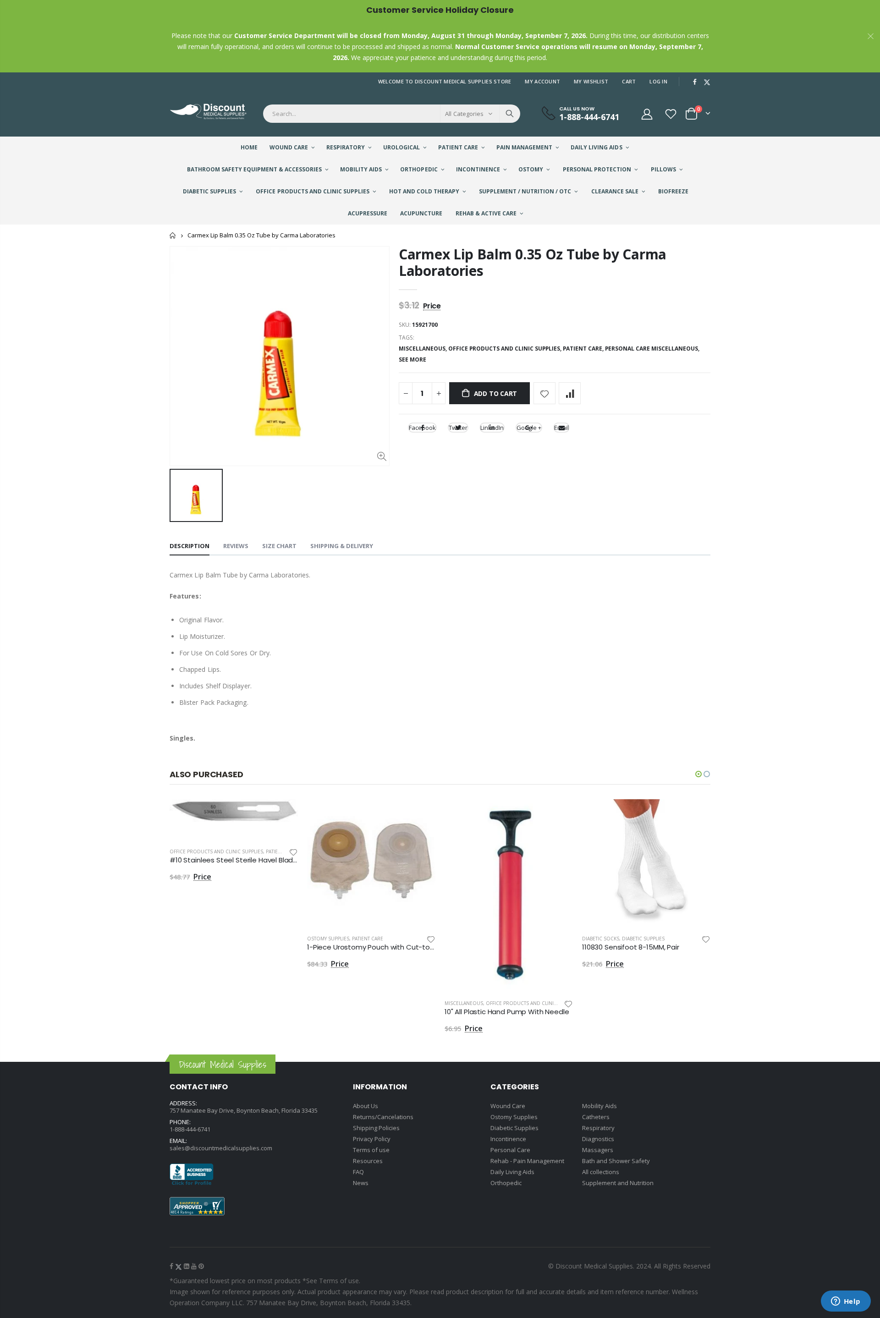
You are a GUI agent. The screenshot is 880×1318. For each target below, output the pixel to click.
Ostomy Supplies (328, 938)
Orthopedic (506, 1183)
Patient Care (281, 851)
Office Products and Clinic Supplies (216, 851)
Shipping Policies (376, 1128)
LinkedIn (492, 427)
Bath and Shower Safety (616, 1161)
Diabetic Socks (600, 938)
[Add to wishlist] (545, 393)
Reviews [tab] (235, 546)
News (360, 1183)
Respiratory (598, 1128)
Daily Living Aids (512, 1172)
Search (509, 113)
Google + (529, 427)
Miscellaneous (464, 1003)
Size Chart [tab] (279, 546)
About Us (365, 1106)
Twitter (458, 427)
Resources (368, 1161)
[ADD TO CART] (283, 814)
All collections (600, 1172)
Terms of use (371, 1150)
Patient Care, (584, 348)
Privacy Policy (371, 1139)
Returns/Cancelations (383, 1117)
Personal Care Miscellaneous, (653, 348)
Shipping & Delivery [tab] (341, 546)
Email (561, 427)
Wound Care (507, 1106)
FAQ (358, 1172)
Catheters (596, 1117)
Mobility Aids (599, 1106)
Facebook (422, 427)
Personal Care (510, 1150)
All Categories (464, 114)
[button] (698, 774)
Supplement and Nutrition (618, 1183)
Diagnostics (598, 1139)
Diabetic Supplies (643, 938)
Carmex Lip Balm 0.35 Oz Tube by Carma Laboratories (532, 262)
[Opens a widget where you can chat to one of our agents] (845, 1302)
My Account (542, 81)
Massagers (597, 1150)
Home (173, 235)
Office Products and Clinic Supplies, (505, 348)
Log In (658, 81)
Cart (629, 81)
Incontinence (508, 1139)
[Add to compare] (570, 393)
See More (412, 359)
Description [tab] (189, 546)
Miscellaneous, (423, 348)
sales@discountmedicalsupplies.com (221, 1148)
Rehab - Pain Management (527, 1161)
